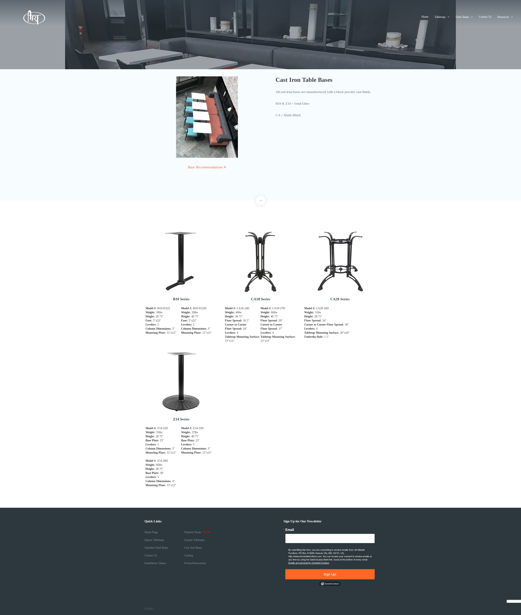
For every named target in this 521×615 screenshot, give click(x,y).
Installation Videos (155, 563)
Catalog (188, 555)
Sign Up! (330, 574)
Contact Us (485, 16)
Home (424, 16)
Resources (503, 17)
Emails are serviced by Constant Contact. (308, 562)
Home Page (151, 532)
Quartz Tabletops (154, 540)
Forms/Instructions (195, 563)
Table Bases (462, 17)
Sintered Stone (197, 532)
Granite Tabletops (194, 540)
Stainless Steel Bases (156, 547)
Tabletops (440, 17)
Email (289, 529)
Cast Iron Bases (193, 547)
